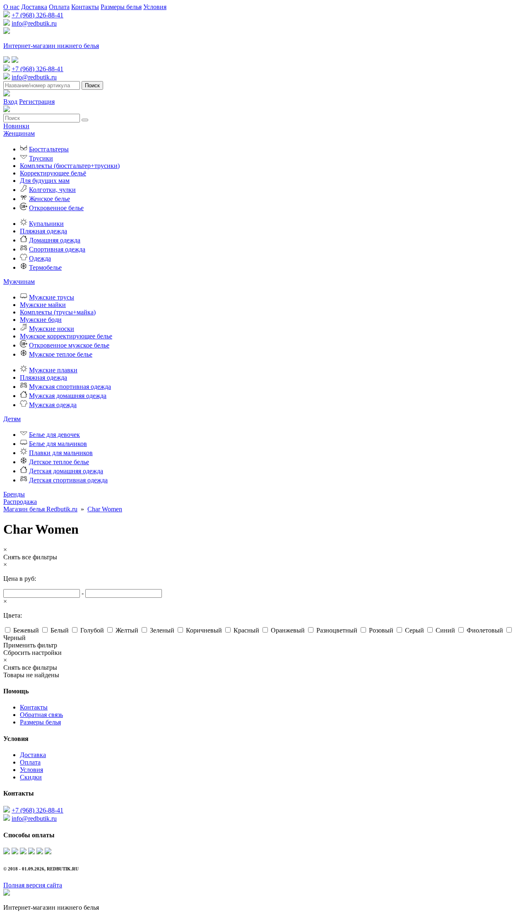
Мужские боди (41, 319)
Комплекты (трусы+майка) (58, 312)
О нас (11, 6)
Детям (12, 418)
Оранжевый (288, 630)
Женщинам (19, 133)
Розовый (381, 630)
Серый (414, 630)
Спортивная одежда (57, 249)
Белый (60, 630)
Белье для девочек (54, 434)
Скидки (31, 777)
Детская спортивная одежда (68, 480)
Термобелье (45, 267)
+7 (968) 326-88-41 (37, 15)
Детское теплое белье (59, 461)
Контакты (85, 6)
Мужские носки (51, 328)
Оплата (59, 6)
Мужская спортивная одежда (70, 386)
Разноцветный (336, 630)
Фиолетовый (485, 630)
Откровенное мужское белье (69, 345)
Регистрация (37, 101)
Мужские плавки (53, 370)
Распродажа (20, 501)
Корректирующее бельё (53, 173)
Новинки (16, 125)
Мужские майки (43, 304)
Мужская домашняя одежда (67, 395)
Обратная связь (41, 714)
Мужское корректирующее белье (66, 336)
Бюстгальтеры (49, 149)
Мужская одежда (53, 404)
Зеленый (162, 630)
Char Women (104, 509)
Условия (154, 6)
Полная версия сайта (32, 885)
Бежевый (26, 630)
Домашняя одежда (54, 240)
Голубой (92, 630)
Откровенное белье (56, 207)
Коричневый (204, 630)
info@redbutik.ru (34, 23)
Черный (14, 637)
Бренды (14, 494)
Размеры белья (121, 6)
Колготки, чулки (52, 189)
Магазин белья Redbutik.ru (40, 509)
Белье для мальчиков (58, 443)
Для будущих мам (45, 180)
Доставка (34, 6)
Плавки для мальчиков (61, 452)
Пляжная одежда (43, 231)
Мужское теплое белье (60, 354)
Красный (246, 630)
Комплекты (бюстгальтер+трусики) (70, 165)
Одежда (40, 258)
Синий (445, 630)
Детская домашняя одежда (66, 471)
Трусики (41, 158)
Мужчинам (19, 281)
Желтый (127, 630)
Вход (10, 101)
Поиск (92, 85)
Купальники (46, 223)
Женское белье (49, 198)
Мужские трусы (51, 297)
